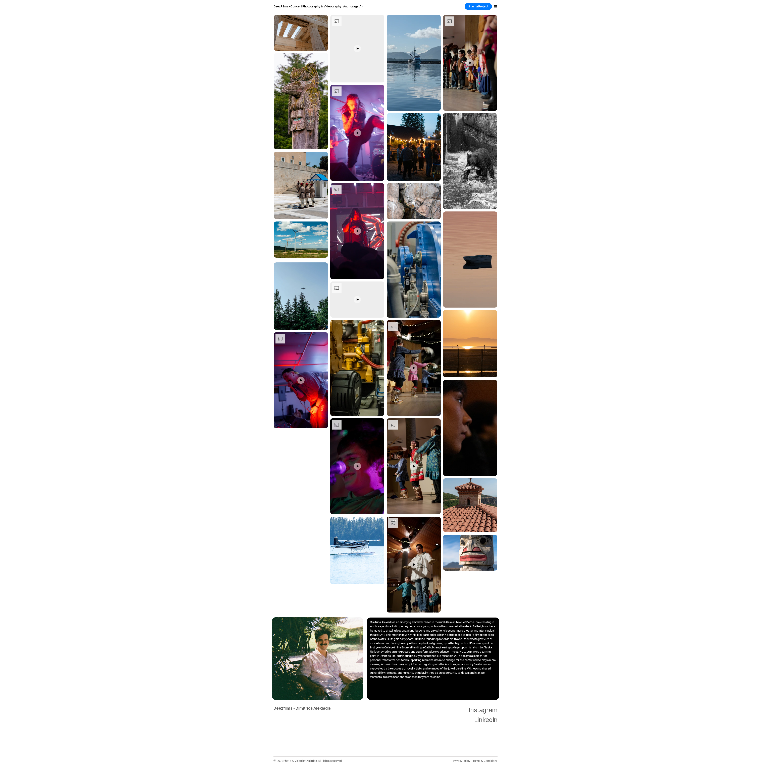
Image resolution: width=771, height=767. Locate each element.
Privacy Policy (461, 761)
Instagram (483, 710)
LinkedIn (486, 720)
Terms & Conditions (485, 761)
